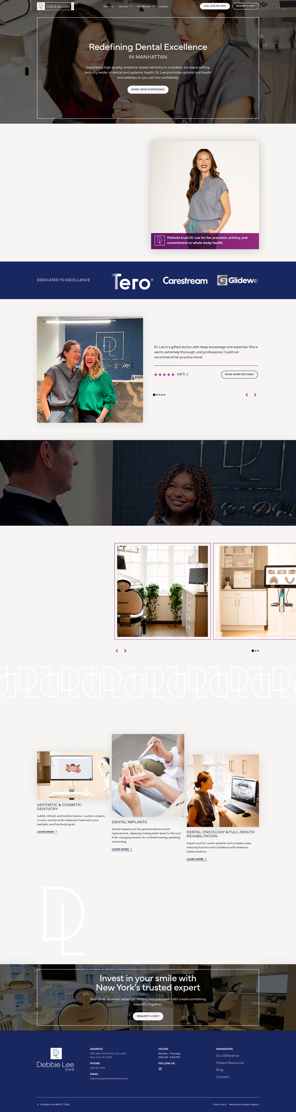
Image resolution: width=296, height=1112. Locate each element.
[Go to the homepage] (55, 1059)
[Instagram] (160, 1069)
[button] (125, 6)
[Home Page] (55, 6)
